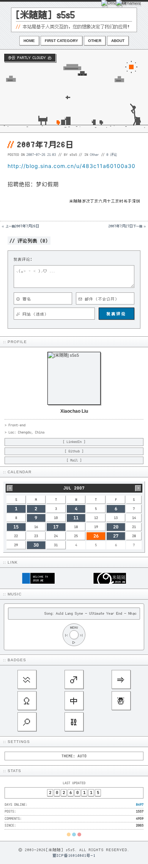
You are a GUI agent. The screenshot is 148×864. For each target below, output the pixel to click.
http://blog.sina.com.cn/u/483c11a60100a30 (71, 166)
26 (96, 536)
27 (115, 536)
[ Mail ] (74, 460)
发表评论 (116, 314)
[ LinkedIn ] (74, 442)
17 (55, 527)
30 (36, 545)
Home (29, 41)
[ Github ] (74, 451)
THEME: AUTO (74, 756)
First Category (61, 41)
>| (81, 635)
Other (94, 41)
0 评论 (112, 154)
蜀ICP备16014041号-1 (74, 855)
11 (76, 518)
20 (115, 527)
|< (66, 635)
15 (16, 527)
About (117, 41)
